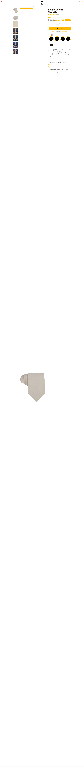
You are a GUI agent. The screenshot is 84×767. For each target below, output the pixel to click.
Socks (38, 6)
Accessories (51, 6)
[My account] (80, 1)
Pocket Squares (33, 6)
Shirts (23, 6)
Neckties (19, 6)
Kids (47, 6)
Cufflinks (42, 6)
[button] (77, 1)
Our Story (60, 6)
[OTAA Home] (42, 2)
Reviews (64, 6)
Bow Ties (27, 6)
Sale (56, 6)
